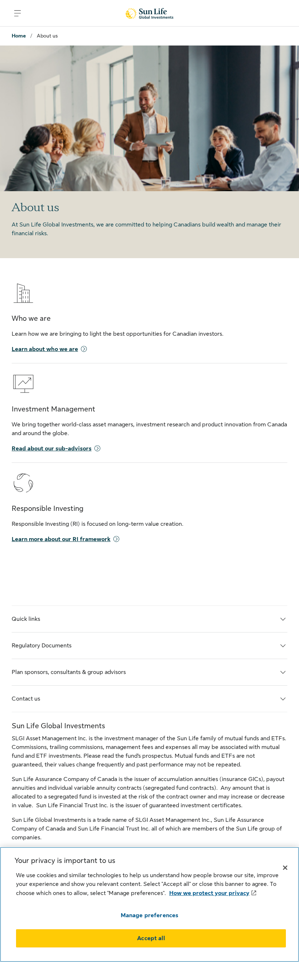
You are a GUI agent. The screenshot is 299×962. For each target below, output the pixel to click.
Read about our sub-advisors (52, 448)
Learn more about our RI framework (61, 539)
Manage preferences (150, 915)
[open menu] (17, 13)
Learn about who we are (45, 349)
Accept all (151, 938)
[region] (149, 904)
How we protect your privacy (209, 893)
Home (19, 36)
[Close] (285, 868)
